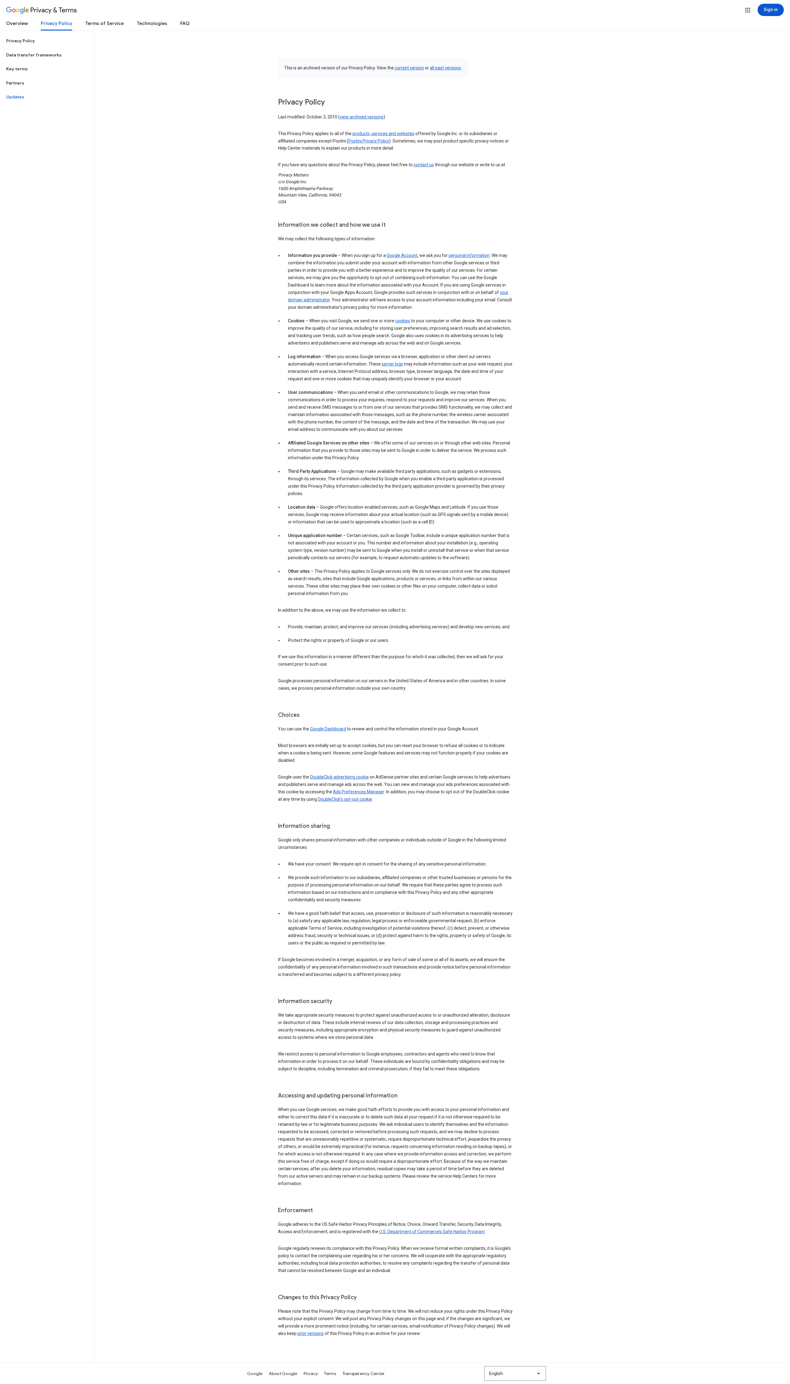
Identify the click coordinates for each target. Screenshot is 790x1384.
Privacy (311, 1373)
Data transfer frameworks (34, 55)
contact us (424, 164)
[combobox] (515, 1373)
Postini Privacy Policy (368, 140)
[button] (748, 10)
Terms (330, 1373)
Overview (17, 23)
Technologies (152, 23)
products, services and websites (383, 133)
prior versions (310, 1333)
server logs (392, 363)
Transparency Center (364, 1373)
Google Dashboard (328, 728)
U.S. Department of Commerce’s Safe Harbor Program (432, 1231)
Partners (15, 83)
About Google (283, 1373)
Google (255, 1373)
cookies (402, 320)
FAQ (184, 23)
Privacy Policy (56, 23)
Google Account (402, 255)
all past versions (445, 67)
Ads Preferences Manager (358, 791)
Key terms (17, 69)
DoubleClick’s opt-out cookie (345, 799)
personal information (469, 255)
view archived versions (362, 116)
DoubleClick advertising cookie (339, 777)
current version (409, 67)
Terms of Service (104, 23)
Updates (15, 97)
